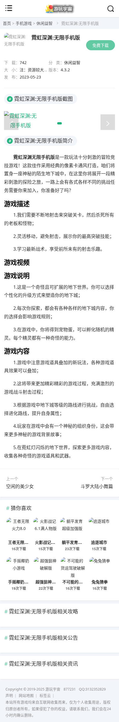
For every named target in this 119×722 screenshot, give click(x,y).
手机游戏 (24, 23)
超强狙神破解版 (50, 582)
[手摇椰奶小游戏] (18, 567)
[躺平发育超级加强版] (72, 528)
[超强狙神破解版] (46, 567)
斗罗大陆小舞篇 (97, 486)
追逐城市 (99, 542)
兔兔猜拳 (100, 582)
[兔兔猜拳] (99, 567)
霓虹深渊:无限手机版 (55, 37)
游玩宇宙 (52, 689)
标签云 (45, 695)
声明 (9, 695)
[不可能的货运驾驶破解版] (73, 567)
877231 (70, 689)
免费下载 (100, 45)
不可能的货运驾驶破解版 (84, 582)
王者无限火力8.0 (23, 542)
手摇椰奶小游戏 (22, 582)
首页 (7, 23)
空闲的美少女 (20, 486)
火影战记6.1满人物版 (54, 542)
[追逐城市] (99, 528)
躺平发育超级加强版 (80, 542)
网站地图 (26, 695)
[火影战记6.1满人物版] (45, 528)
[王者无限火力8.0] (18, 528)
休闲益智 (44, 23)
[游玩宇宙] (59, 13)
